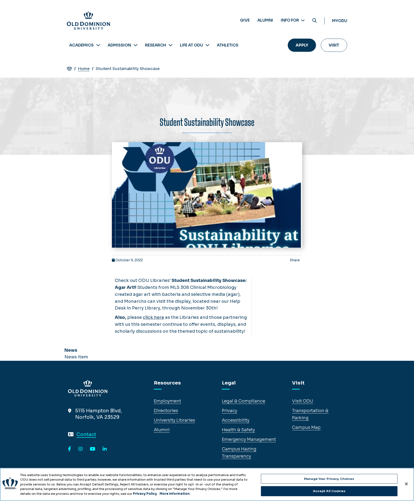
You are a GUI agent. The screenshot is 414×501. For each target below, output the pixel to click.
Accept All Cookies (329, 491)
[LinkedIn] (105, 449)
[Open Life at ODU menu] (207, 45)
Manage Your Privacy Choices (329, 479)
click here (153, 317)
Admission (119, 45)
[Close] (406, 483)
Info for (290, 20)
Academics (81, 45)
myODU (339, 20)
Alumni (265, 20)
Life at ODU (191, 45)
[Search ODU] (314, 20)
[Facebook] (69, 449)
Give (245, 20)
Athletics (227, 45)
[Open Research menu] (170, 45)
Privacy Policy (145, 494)
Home (84, 68)
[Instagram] (80, 449)
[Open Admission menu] (135, 45)
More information (175, 494)
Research (155, 45)
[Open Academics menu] (98, 45)
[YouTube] (92, 449)
